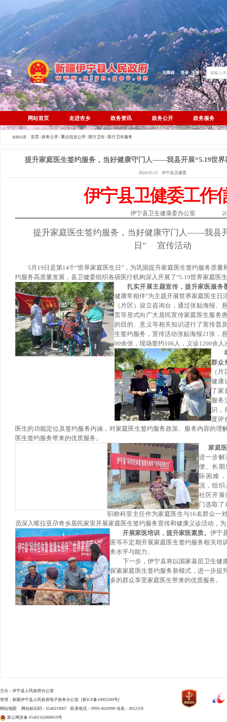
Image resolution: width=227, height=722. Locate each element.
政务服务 (204, 118)
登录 (185, 72)
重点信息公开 (73, 137)
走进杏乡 (79, 118)
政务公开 (162, 118)
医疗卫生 (96, 137)
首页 (35, 137)
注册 (196, 72)
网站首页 (38, 118)
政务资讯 (121, 118)
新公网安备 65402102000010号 (34, 717)
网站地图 (8, 708)
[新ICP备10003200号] (100, 699)
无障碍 (168, 72)
